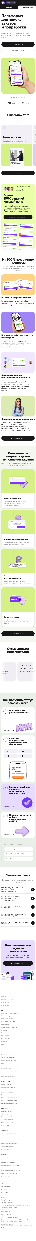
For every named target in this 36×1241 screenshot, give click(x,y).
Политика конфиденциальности (10, 1170)
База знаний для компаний (9, 1100)
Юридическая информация (9, 1173)
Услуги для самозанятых (8, 1133)
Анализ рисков (5, 1141)
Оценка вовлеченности (8, 1076)
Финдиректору (5, 1038)
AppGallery (26, 755)
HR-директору (5, 1035)
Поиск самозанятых (7, 1055)
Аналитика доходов (7, 1119)
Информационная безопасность (10, 1165)
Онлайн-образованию (7, 1018)
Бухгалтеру (4, 1041)
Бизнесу (10, 7)
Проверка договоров (7, 1114)
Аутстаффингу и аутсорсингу (9, 1013)
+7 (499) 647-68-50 (7, 1203)
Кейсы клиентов (6, 1084)
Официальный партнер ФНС (9, 1103)
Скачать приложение (18, 50)
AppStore (27, 751)
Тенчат (5, 1189)
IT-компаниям (5, 1024)
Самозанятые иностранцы (9, 1074)
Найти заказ (11, 2)
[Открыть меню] (33, 2)
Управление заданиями (8, 1057)
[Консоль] (3, 2)
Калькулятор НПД (6, 1117)
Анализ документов (7, 1146)
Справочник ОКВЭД (7, 1122)
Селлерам (4, 1047)
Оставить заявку (6, 1157)
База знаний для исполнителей (10, 1098)
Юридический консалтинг (9, 1143)
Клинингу (4, 1030)
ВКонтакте (6, 1186)
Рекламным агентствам (8, 1021)
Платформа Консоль (7, 999)
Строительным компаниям (9, 1027)
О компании (4, 1160)
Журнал (3, 1095)
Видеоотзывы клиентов (8, 1087)
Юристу (3, 1044)
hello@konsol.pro (6, 1200)
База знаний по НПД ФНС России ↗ (17, 854)
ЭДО (2, 1063)
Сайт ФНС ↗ (9, 858)
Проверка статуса (6, 1111)
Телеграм (6, 1184)
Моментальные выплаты (8, 1060)
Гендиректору (5, 1033)
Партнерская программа (8, 1162)
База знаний (5, 1125)
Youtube (5, 1192)
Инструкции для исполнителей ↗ (16, 849)
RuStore (12, 755)
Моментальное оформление (9, 1071)
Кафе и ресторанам (7, 1016)
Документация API (6, 1176)
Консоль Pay (5, 1005)
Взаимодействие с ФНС (8, 1149)
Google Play (12, 751)
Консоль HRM (5, 1002)
